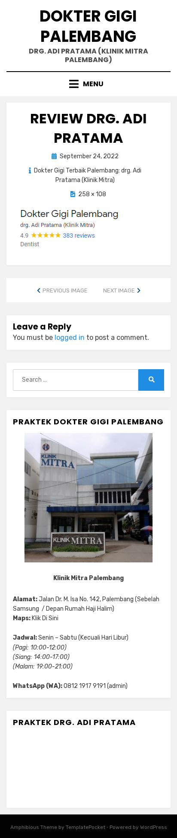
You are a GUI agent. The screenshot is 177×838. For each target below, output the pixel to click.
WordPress (153, 827)
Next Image (119, 290)
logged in (70, 337)
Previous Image (65, 290)
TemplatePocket (85, 827)
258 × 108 (92, 194)
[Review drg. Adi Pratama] (68, 228)
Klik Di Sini (45, 618)
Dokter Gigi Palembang (88, 26)
